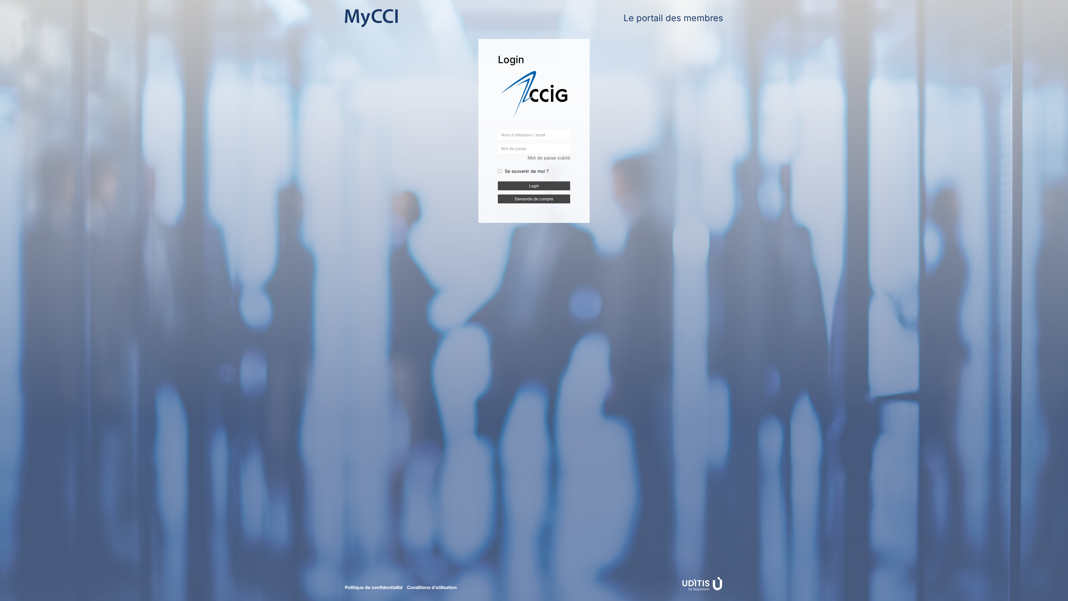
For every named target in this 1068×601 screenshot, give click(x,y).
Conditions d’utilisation (432, 587)
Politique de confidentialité (374, 587)
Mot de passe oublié (549, 158)
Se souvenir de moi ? (527, 171)
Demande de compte (534, 198)
